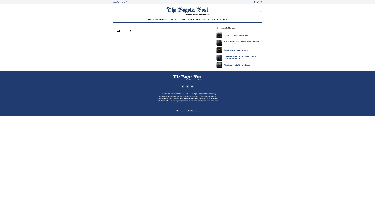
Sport (205, 19)
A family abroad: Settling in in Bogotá (237, 65)
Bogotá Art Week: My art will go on (236, 50)
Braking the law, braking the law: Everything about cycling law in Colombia (241, 43)
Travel (183, 19)
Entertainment (193, 19)
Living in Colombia (218, 19)
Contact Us (124, 2)
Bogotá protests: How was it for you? (237, 35)
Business (174, 19)
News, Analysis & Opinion (157, 19)
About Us (116, 2)
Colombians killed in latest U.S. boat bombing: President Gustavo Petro (240, 57)
